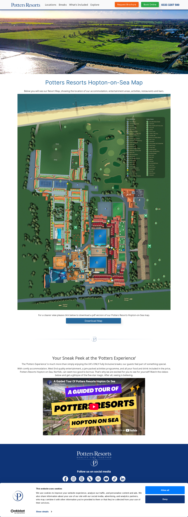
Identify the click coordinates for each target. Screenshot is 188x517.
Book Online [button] (150, 4)
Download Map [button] (93, 320)
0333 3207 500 (170, 4)
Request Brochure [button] (126, 4)
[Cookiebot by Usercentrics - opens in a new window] (18, 512)
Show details (42, 511)
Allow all (165, 490)
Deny (165, 499)
